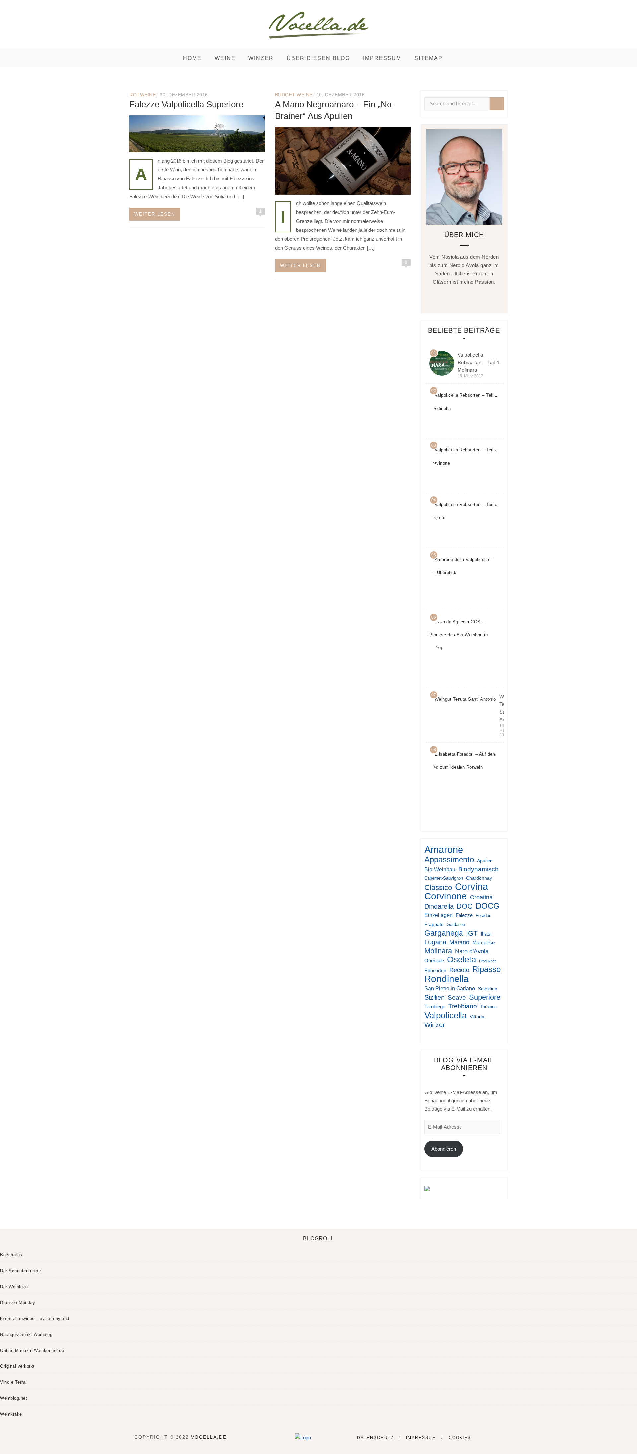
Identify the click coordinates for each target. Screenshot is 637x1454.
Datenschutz (375, 1437)
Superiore (484, 997)
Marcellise (483, 942)
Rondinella (446, 979)
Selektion (487, 988)
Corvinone (445, 896)
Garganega (443, 933)
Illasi (486, 934)
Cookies (460, 1437)
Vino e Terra (12, 1382)
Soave (457, 997)
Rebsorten (435, 970)
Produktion (487, 961)
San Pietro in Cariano (449, 988)
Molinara (438, 951)
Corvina (471, 887)
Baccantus (11, 1254)
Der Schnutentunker (20, 1270)
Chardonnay (479, 878)
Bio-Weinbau (439, 869)
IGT (472, 933)
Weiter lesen (154, 214)
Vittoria (477, 1016)
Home (192, 58)
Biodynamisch (478, 869)
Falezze (464, 915)
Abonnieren (443, 1149)
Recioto (459, 970)
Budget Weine (294, 94)
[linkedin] (470, 297)
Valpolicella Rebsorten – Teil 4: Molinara (479, 362)
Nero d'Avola (472, 951)
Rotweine (142, 94)
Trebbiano (462, 1006)
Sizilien (434, 997)
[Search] (497, 103)
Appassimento (449, 859)
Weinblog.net (13, 1398)
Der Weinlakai (14, 1286)
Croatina (481, 897)
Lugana (435, 942)
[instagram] (483, 297)
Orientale (434, 960)
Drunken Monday (17, 1302)
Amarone (443, 849)
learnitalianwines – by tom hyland (34, 1318)
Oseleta (461, 960)
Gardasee (456, 924)
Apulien (485, 860)
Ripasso (486, 969)
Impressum (382, 58)
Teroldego (434, 1006)
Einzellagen (438, 915)
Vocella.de (209, 1437)
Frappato (434, 924)
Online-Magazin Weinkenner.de (32, 1350)
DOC (465, 906)
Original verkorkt (17, 1366)
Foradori (483, 915)
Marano (459, 942)
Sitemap (428, 58)
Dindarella (439, 906)
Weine (225, 58)
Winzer (261, 58)
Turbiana (488, 1007)
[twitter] (457, 297)
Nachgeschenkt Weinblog (26, 1334)
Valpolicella (445, 1015)
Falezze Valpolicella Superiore (186, 104)
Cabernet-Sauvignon (443, 878)
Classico (438, 887)
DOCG (488, 906)
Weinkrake (11, 1414)
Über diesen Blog (318, 58)
